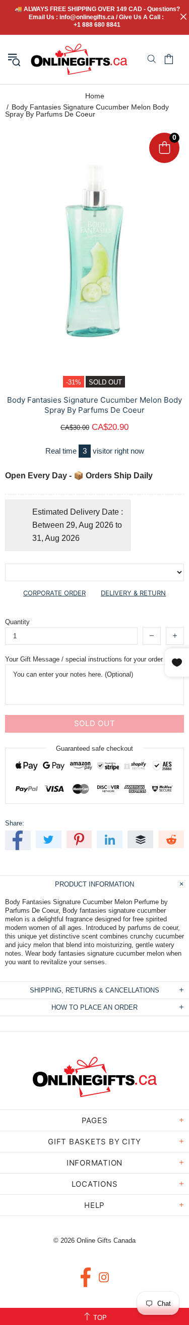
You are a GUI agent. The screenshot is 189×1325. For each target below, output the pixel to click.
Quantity (17, 622)
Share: (14, 823)
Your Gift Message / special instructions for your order (84, 659)
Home (94, 95)
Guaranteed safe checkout (94, 748)
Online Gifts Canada (79, 59)
